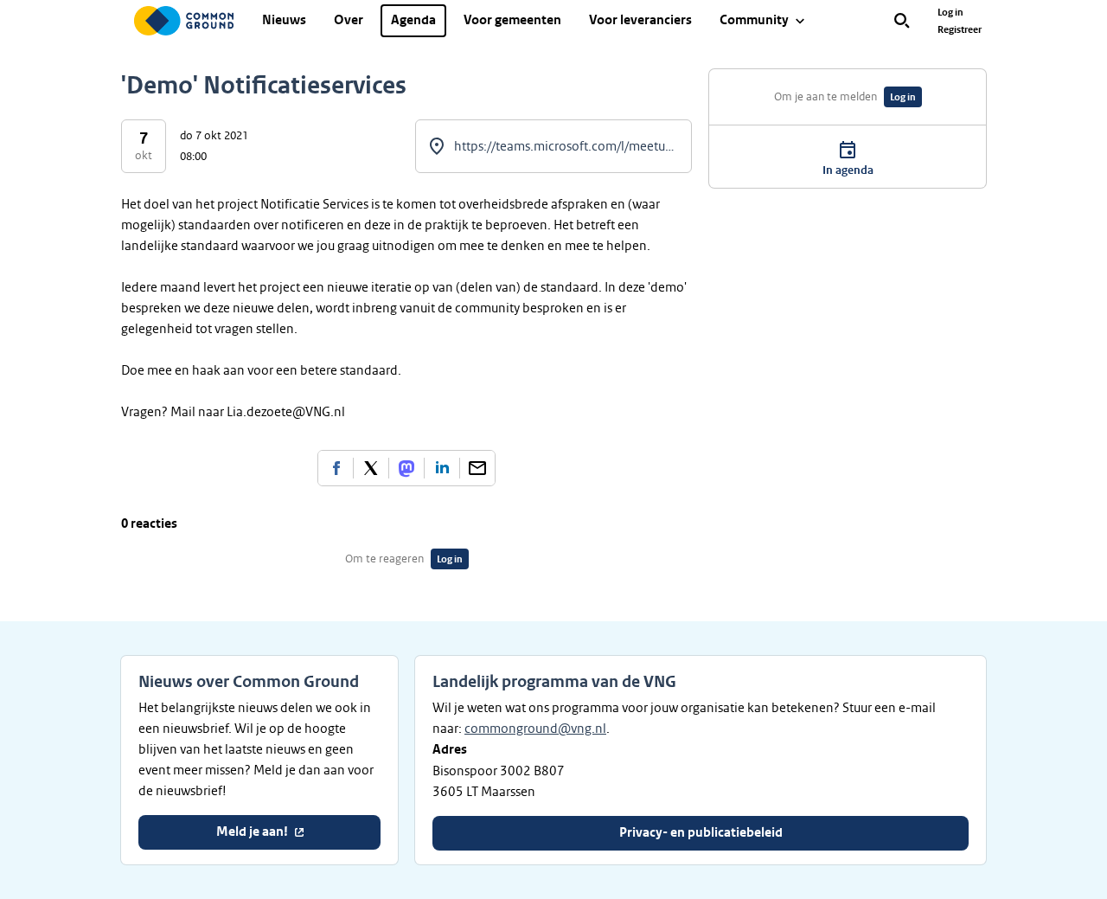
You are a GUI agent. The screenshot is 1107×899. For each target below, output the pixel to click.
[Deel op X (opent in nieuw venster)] (371, 468)
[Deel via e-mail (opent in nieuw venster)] (477, 468)
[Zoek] (902, 21)
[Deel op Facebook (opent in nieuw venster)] (335, 468)
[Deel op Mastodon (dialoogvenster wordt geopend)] (406, 468)
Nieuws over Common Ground (248, 681)
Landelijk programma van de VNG (554, 681)
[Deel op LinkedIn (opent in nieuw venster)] (442, 468)
